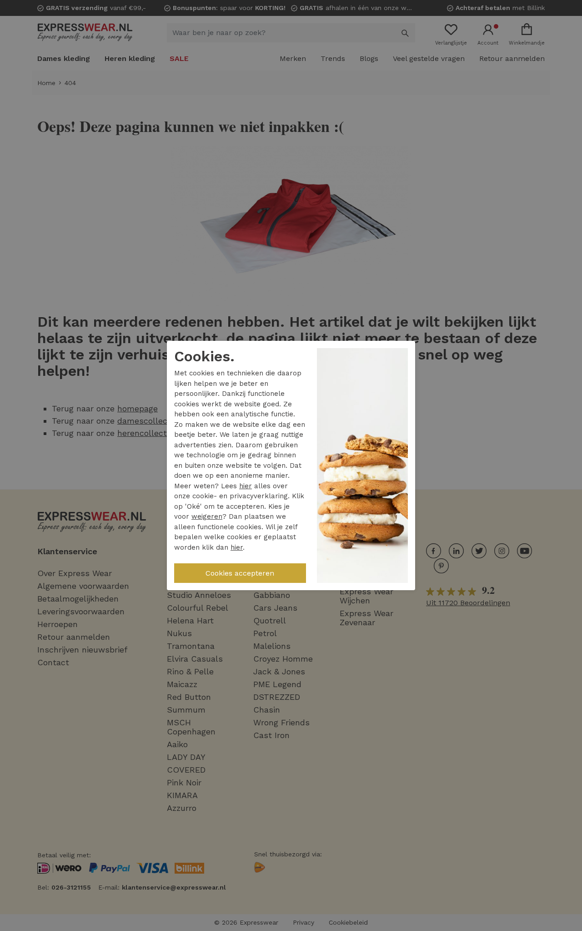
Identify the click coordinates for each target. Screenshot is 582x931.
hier (245, 486)
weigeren (206, 516)
